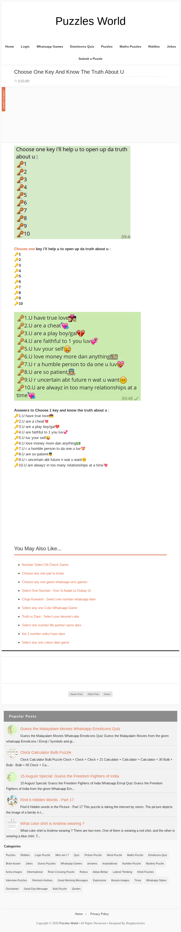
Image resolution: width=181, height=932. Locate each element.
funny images (14, 872)
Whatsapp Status (156, 880)
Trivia (137, 880)
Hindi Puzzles (145, 872)
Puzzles (107, 46)
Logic (25, 46)
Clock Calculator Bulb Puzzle (45, 752)
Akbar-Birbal (100, 872)
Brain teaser (13, 863)
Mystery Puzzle (155, 863)
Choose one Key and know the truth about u (69, 72)
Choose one (24, 249)
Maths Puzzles (130, 46)
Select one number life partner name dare (51, 625)
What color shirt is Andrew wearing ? (52, 823)
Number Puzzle (131, 863)
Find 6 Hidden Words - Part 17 (47, 800)
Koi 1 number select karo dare (43, 634)
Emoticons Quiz (82, 46)
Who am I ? (62, 855)
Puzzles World (90, 21)
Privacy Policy (99, 914)
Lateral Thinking (122, 872)
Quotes (76, 888)
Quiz (76, 855)
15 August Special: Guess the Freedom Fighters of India (69, 776)
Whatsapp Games (50, 46)
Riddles (154, 46)
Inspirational (109, 863)
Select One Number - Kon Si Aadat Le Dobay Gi (56, 590)
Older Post (93, 694)
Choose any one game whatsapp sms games (54, 582)
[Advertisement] (47, 117)
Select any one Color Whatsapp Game (49, 608)
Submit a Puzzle (90, 58)
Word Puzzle (114, 855)
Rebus (84, 872)
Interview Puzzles (16, 880)
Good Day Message (36, 888)
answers (92, 863)
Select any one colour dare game (45, 642)
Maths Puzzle (135, 855)
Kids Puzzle (60, 888)
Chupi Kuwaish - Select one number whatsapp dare (59, 599)
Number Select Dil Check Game (45, 565)
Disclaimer (12, 888)
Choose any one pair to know (43, 573)
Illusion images (120, 880)
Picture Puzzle (93, 855)
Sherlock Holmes (42, 880)
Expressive (99, 880)
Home (9, 46)
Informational (35, 872)
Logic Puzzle (42, 855)
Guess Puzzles (47, 863)
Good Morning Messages (73, 880)
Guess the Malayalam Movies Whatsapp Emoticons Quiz (70, 729)
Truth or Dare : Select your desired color (50, 616)
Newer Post (76, 694)
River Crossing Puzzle (61, 872)
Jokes (171, 46)
